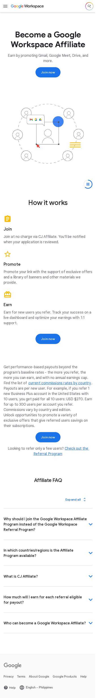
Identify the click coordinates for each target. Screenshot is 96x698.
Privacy (9, 684)
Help (83, 684)
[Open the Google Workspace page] (27, 6)
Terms (21, 684)
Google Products (65, 684)
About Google (39, 684)
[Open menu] (5, 6)
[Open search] (89, 6)
